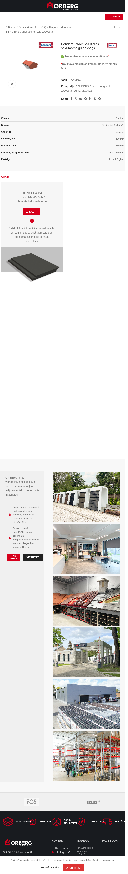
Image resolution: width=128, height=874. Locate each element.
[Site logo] (63, 5)
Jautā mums (114, 17)
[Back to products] (116, 28)
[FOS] (31, 801)
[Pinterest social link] (85, 98)
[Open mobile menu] (4, 16)
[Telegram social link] (99, 98)
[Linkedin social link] (90, 98)
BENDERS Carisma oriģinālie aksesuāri (30, 31)
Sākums (11, 27)
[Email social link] (80, 98)
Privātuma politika (85, 848)
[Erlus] (94, 801)
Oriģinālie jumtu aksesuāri (57, 27)
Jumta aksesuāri (28, 27)
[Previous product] (112, 28)
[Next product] (120, 28)
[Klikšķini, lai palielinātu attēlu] (12, 83)
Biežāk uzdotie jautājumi (83, 852)
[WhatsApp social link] (95, 98)
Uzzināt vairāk (50, 867)
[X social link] (76, 98)
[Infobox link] (13, 822)
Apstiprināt (73, 868)
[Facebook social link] (72, 98)
